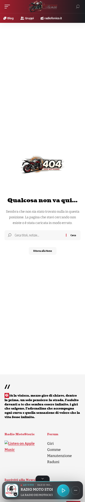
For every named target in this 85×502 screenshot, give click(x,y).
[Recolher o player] (43, 478)
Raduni (53, 462)
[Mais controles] (75, 490)
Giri (50, 443)
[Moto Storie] (42, 6)
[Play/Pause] (63, 490)
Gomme (54, 449)
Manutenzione (59, 456)
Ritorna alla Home (42, 250)
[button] (8, 6)
